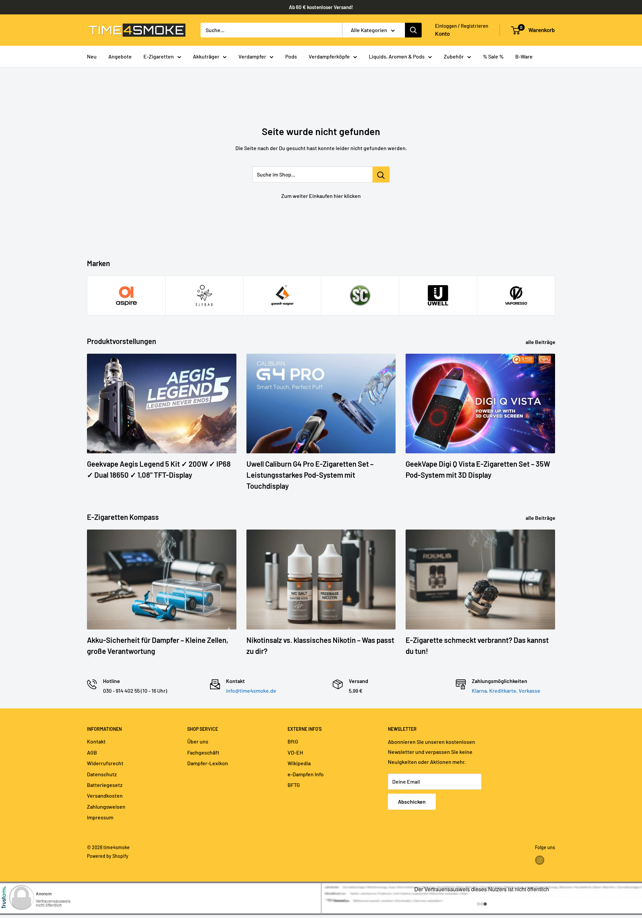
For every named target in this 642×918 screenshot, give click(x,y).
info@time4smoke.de (251, 690)
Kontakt (96, 741)
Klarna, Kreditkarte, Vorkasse (506, 690)
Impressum (100, 817)
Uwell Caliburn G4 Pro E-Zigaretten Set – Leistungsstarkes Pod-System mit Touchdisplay (309, 474)
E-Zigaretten (158, 56)
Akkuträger (206, 56)
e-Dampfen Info (306, 774)
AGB (92, 752)
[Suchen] (413, 30)
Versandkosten (105, 795)
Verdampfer (252, 56)
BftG (293, 741)
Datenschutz (102, 774)
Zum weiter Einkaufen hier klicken (321, 196)
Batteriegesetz (104, 785)
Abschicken (412, 801)
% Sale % (493, 56)
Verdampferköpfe (329, 56)
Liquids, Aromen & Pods (397, 56)
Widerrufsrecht (105, 763)
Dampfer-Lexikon (207, 763)
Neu (92, 56)
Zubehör (454, 56)
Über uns (197, 741)
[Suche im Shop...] (381, 174)
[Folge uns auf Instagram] (539, 860)
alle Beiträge (541, 342)
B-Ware (524, 56)
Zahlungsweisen (106, 806)
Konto (442, 33)
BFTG (294, 785)
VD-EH (295, 752)
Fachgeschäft (203, 752)
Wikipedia (299, 763)
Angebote (120, 56)
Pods (291, 56)
